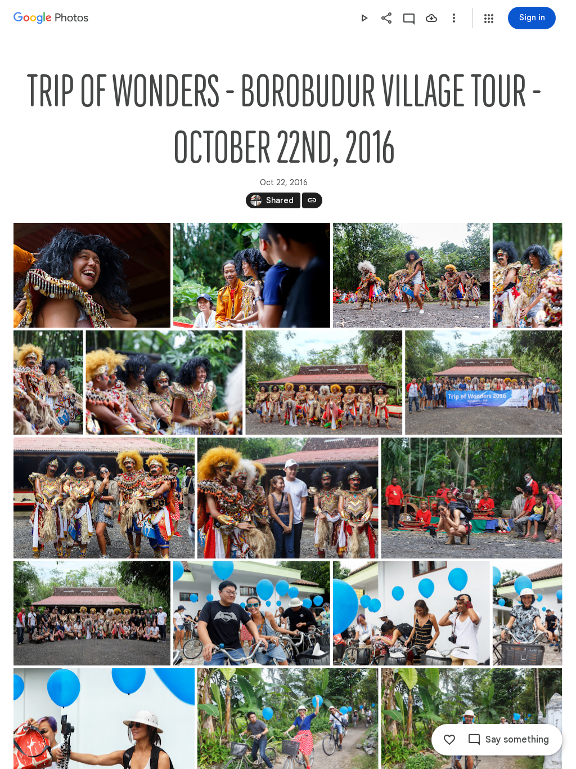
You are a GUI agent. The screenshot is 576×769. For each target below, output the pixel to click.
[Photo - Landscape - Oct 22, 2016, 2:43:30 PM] (92, 613)
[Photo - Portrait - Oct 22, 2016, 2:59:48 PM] (527, 613)
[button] (489, 18)
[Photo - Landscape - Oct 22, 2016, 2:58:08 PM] (251, 613)
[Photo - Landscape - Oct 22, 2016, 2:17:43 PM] (92, 275)
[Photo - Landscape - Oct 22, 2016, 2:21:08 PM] (411, 275)
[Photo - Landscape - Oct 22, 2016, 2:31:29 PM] (288, 497)
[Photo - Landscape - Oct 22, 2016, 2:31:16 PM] (104, 497)
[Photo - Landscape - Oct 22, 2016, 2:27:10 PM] (323, 382)
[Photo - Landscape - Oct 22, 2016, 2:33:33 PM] (471, 497)
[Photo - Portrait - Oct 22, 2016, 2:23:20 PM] (48, 382)
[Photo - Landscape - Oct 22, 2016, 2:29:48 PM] (483, 382)
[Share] (386, 18)
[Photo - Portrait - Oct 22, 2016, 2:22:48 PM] (527, 275)
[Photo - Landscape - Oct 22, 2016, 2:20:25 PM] (251, 275)
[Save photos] (431, 18)
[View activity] (409, 18)
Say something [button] (517, 739)
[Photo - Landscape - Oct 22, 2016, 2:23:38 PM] (164, 382)
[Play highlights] (363, 18)
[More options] (454, 18)
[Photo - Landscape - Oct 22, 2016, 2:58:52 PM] (411, 613)
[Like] (449, 739)
